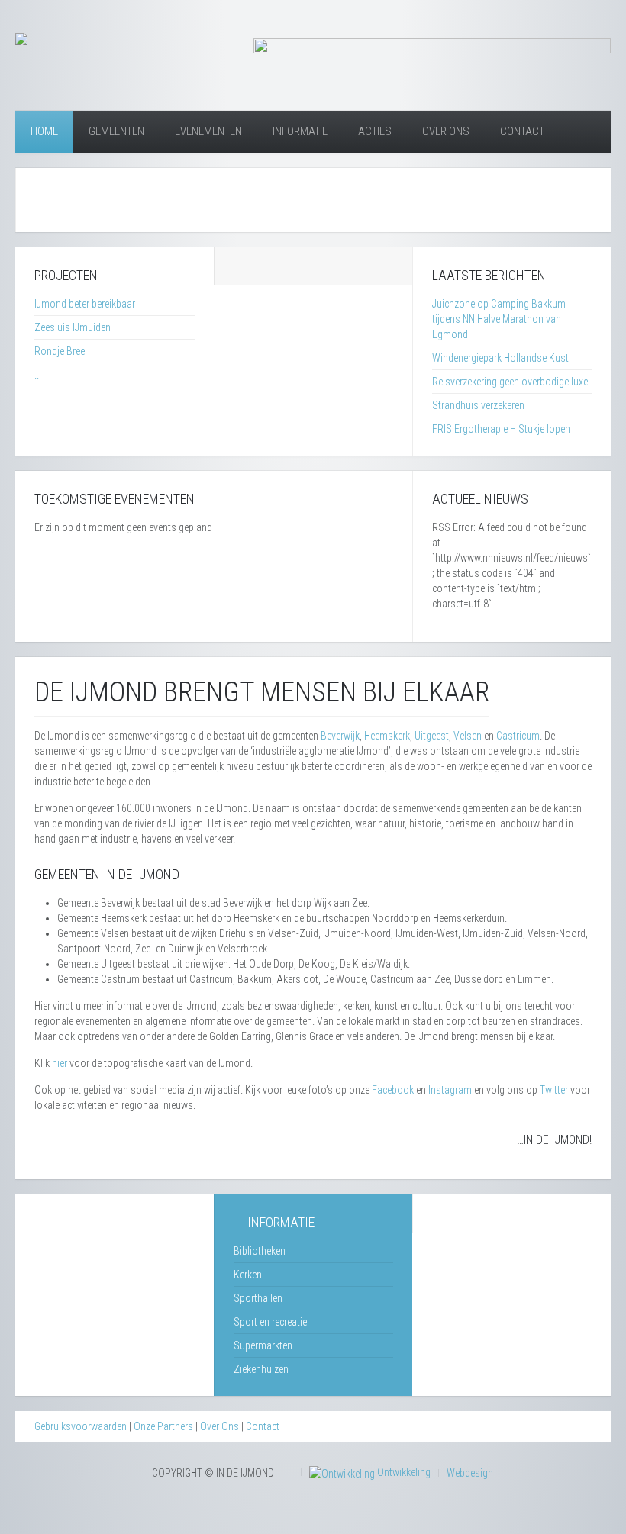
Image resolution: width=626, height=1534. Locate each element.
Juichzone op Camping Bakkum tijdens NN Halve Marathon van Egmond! (499, 319)
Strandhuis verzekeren (478, 405)
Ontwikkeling (403, 1472)
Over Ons (219, 1426)
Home (44, 131)
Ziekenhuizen (261, 1369)
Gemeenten (116, 131)
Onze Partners (163, 1426)
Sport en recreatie (270, 1322)
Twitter (554, 1090)
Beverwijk (340, 736)
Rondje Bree (59, 351)
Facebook (393, 1090)
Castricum (518, 736)
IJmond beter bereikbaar (84, 304)
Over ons (446, 131)
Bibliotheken (260, 1251)
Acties (375, 131)
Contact (522, 131)
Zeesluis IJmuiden (72, 327)
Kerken (248, 1274)
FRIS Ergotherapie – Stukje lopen (501, 429)
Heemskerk (387, 736)
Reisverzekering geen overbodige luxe (510, 381)
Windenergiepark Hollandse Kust (500, 358)
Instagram (450, 1090)
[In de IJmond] (21, 38)
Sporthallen (258, 1298)
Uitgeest (432, 736)
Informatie (300, 131)
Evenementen (208, 131)
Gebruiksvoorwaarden (80, 1426)
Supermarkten (263, 1345)
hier (59, 1063)
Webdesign (470, 1473)
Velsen (467, 736)
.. (36, 375)
